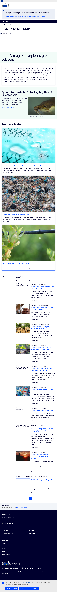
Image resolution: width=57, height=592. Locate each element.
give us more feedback (21, 507)
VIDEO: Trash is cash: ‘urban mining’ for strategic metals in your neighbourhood (42, 429)
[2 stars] (4, 507)
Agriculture (4, 543)
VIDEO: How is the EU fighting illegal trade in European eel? (42, 287)
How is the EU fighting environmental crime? (17, 214)
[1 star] (3, 507)
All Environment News (8, 24)
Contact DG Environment (8, 533)
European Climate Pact (7, 554)
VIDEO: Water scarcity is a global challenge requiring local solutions (41, 480)
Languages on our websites (23, 571)
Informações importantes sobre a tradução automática (32, 16)
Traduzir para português (11, 16)
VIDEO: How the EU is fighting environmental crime (40, 327)
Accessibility (32, 533)
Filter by (4, 277)
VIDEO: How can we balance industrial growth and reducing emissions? (40, 456)
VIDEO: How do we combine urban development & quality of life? (42, 369)
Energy (3, 551)
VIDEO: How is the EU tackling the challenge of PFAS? (42, 308)
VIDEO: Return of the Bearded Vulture (43, 411)
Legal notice (5, 573)
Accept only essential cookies (28, 588)
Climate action (5, 548)
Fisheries (4, 546)
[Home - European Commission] (6, 5)
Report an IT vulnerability (8, 571)
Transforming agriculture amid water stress (16, 263)
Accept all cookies (11, 588)
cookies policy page (26, 582)
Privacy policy (42, 571)
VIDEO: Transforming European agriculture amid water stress (41, 348)
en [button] (50, 5)
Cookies (35, 571)
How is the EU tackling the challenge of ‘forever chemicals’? (22, 166)
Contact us (38, 568)
